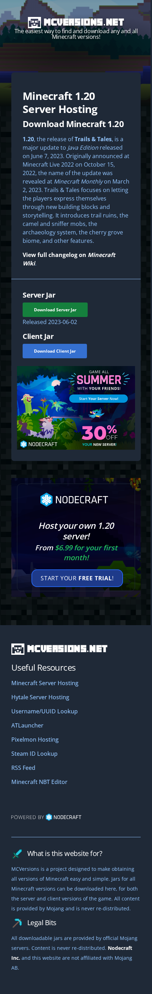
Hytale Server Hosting (40, 697)
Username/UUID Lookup (44, 711)
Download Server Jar (55, 310)
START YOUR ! (77, 578)
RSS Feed (23, 768)
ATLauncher (27, 725)
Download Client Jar (55, 351)
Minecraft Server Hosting (44, 683)
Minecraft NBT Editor (39, 782)
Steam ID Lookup (34, 754)
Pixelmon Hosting (35, 739)
